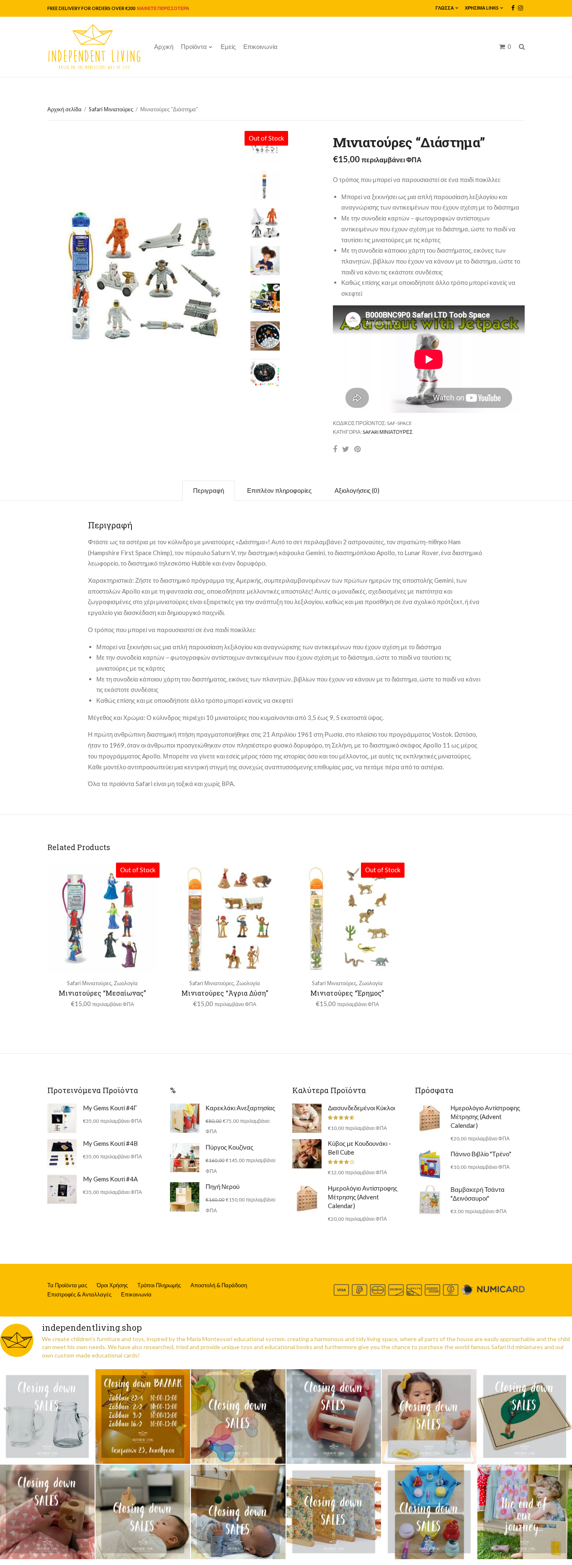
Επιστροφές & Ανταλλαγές (79, 1294)
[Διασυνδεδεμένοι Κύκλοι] (307, 1118)
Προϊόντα (194, 46)
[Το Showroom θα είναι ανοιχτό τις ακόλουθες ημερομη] (142, 1416)
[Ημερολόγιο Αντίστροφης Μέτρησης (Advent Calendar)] (307, 1198)
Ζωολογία (126, 983)
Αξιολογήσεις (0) (357, 490)
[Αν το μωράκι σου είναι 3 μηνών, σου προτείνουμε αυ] (238, 1512)
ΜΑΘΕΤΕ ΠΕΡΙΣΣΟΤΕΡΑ (162, 8)
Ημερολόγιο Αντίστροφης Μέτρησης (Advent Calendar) (362, 1196)
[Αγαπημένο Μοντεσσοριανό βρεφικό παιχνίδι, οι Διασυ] (142, 1512)
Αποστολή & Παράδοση (219, 1285)
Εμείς (228, 46)
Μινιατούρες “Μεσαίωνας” (102, 993)
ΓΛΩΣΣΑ (444, 7)
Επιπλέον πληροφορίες (279, 490)
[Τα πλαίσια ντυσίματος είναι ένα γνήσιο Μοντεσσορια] (333, 1512)
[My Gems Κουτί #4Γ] (62, 1118)
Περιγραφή (208, 490)
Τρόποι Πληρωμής (159, 1285)
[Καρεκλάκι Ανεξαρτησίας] (184, 1118)
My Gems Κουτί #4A (110, 1179)
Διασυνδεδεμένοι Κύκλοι (361, 1108)
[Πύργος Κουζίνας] (184, 1157)
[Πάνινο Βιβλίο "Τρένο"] (429, 1164)
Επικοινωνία (260, 46)
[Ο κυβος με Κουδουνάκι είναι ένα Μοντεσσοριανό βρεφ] (47, 1512)
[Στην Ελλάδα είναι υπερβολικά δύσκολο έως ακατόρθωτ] (47, 1416)
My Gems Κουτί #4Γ (110, 1108)
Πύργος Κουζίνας (229, 1147)
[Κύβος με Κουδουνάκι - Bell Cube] (307, 1153)
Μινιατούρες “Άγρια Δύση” (224, 993)
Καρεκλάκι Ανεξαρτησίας (240, 1108)
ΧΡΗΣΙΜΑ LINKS (482, 7)
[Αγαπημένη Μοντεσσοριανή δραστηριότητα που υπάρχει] (429, 1512)
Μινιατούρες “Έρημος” (347, 993)
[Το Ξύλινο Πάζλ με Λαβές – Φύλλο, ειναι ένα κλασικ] (524, 1416)
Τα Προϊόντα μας (67, 1285)
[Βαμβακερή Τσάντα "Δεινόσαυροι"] (429, 1199)
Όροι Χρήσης (112, 1285)
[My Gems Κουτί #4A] (62, 1189)
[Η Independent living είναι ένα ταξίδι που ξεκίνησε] (524, 1512)
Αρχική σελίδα (64, 109)
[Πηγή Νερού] (184, 1197)
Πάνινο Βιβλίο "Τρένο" (481, 1154)
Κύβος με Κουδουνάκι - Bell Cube (359, 1148)
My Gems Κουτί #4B (110, 1143)
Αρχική (163, 46)
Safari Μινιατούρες (111, 109)
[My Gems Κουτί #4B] (62, 1153)
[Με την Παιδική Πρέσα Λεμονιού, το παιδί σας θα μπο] (429, 1416)
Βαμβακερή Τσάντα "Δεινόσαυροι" (478, 1194)
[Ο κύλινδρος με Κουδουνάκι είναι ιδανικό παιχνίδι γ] (333, 1416)
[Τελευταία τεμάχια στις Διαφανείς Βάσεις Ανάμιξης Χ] (238, 1416)
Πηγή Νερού (223, 1186)
